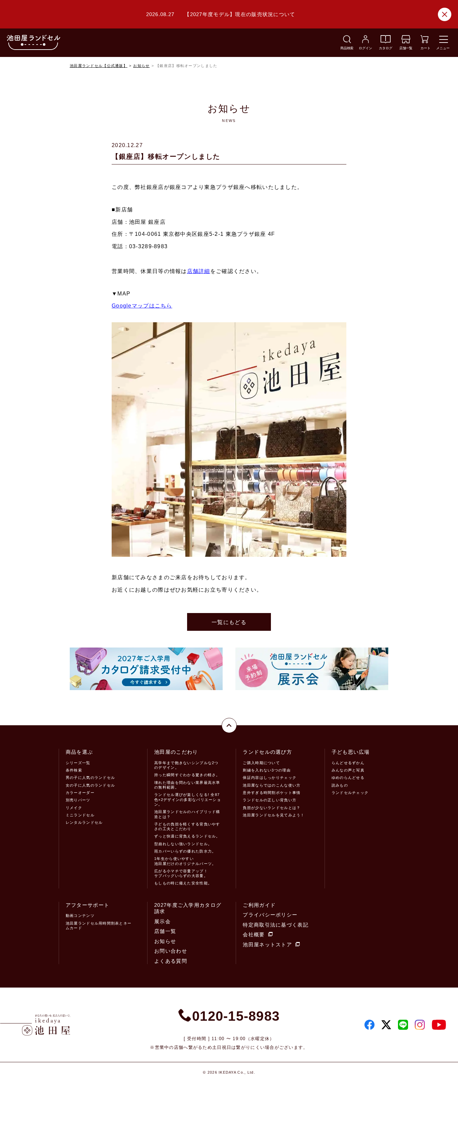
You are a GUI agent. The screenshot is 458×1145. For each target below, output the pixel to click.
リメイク (74, 808)
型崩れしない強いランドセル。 (183, 844)
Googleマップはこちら (142, 306)
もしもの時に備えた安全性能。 (183, 883)
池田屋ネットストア (267, 944)
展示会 (162, 921)
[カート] (424, 41)
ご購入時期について (261, 763)
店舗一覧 (165, 931)
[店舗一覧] (405, 41)
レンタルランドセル (84, 822)
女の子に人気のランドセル (90, 785)
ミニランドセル (80, 815)
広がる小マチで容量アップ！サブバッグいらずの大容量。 (181, 873)
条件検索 (74, 770)
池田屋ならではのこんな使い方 (271, 785)
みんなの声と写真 (348, 770)
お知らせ (141, 66)
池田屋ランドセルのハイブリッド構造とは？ (187, 814)
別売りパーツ (78, 800)
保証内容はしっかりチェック (269, 778)
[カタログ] (386, 41)
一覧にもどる (229, 622)
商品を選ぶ (79, 752)
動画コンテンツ (80, 916)
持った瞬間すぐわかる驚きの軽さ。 (187, 775)
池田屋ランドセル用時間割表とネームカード (98, 925)
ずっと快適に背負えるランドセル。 (187, 836)
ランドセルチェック (350, 793)
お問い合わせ (170, 951)
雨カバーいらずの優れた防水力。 (185, 851)
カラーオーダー (80, 793)
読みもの (340, 785)
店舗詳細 (198, 271)
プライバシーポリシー (270, 915)
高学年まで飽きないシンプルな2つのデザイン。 (186, 765)
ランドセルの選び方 (267, 752)
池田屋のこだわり (176, 752)
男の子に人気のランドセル (90, 778)
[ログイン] (365, 41)
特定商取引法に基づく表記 (275, 925)
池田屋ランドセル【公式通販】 (98, 66)
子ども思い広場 (351, 752)
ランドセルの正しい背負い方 (269, 800)
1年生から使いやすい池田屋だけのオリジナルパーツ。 (185, 861)
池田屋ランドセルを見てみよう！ (273, 815)
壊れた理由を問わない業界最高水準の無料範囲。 (187, 785)
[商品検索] (347, 41)
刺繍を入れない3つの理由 (266, 770)
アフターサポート (87, 905)
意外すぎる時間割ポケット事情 (271, 793)
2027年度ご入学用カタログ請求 (187, 908)
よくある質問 (170, 961)
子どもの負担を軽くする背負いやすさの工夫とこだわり (187, 826)
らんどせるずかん (348, 763)
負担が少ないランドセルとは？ (271, 808)
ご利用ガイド (259, 905)
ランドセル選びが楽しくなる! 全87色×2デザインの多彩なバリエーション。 (187, 799)
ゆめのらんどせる (348, 778)
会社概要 (254, 934)
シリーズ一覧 (78, 763)
